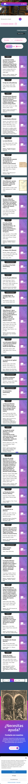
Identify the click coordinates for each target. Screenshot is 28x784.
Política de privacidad (12, 782)
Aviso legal (18, 782)
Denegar (14, 775)
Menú (24, 4)
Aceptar (14, 771)
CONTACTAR (13, 748)
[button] (26, 758)
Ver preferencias (14, 779)
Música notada (6, 48)
